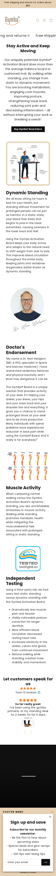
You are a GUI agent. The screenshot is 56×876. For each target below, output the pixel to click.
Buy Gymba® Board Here (28, 129)
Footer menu (13, 811)
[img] (28, 688)
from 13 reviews (26, 692)
